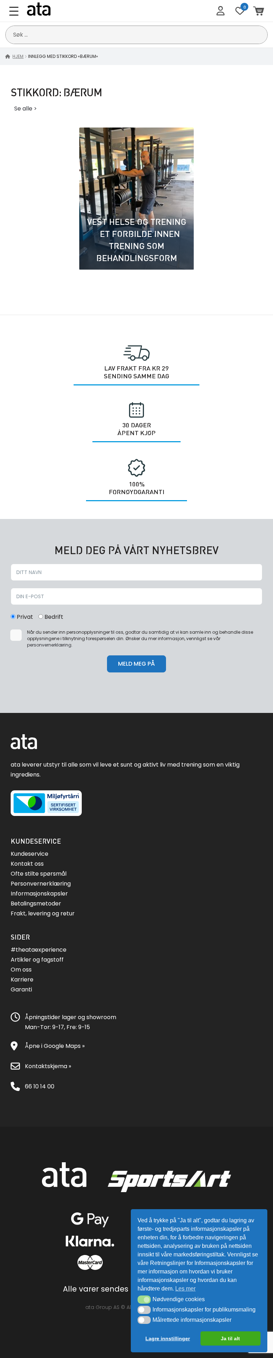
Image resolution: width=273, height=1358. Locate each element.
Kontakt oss (27, 864)
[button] (144, 1299)
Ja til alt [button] (230, 1338)
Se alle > (25, 108)
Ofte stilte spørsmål (38, 874)
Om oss (21, 969)
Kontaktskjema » (48, 1066)
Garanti (21, 989)
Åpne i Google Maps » (55, 1046)
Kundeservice (29, 854)
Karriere (22, 979)
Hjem (17, 56)
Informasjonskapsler (39, 893)
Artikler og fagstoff (37, 960)
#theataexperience (38, 950)
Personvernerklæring (41, 884)
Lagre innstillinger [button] (167, 1338)
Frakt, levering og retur (43, 913)
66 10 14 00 (39, 1086)
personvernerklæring (49, 645)
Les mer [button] (185, 1289)
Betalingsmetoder (36, 903)
